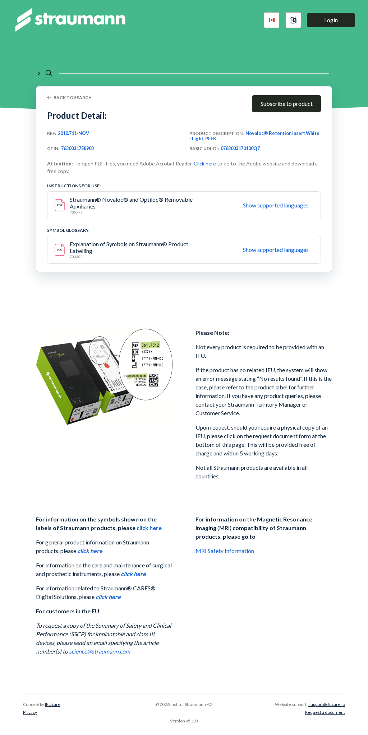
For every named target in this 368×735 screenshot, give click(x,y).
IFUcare (52, 704)
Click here (205, 163)
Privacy (30, 712)
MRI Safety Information (225, 550)
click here (149, 527)
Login (331, 20)
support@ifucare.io (326, 704)
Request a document (325, 712)
